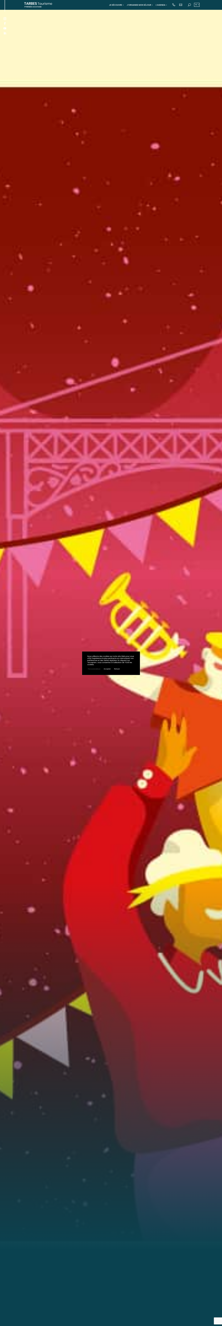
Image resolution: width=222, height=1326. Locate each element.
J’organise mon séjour (139, 5)
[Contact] (180, 5)
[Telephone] (173, 5)
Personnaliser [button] (94, 669)
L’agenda (160, 5)
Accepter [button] (107, 669)
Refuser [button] (117, 669)
